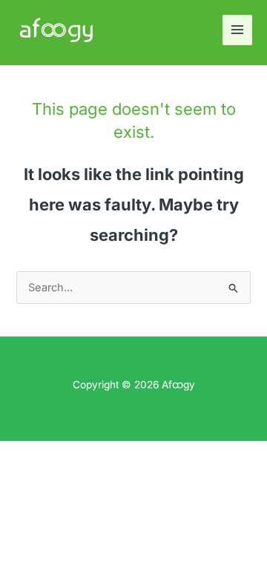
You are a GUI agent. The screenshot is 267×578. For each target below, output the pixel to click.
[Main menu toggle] (237, 29)
